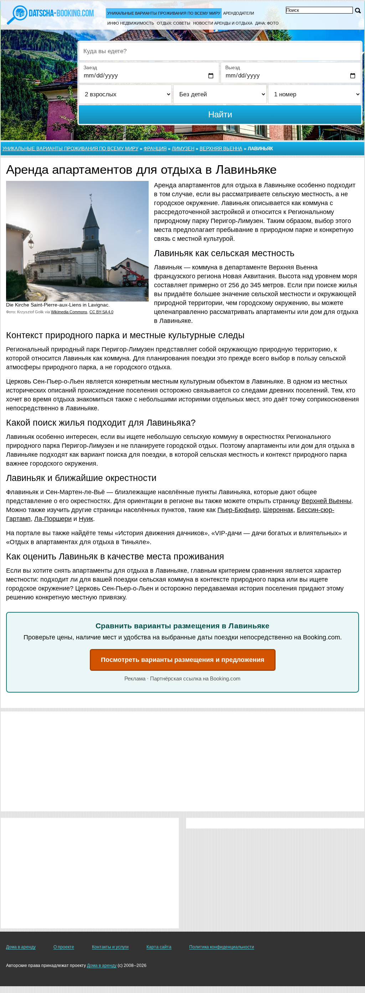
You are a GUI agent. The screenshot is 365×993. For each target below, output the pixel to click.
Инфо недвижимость (130, 23)
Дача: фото (267, 23)
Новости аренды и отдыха (222, 23)
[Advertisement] (182, 761)
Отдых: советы (173, 23)
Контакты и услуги (110, 946)
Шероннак (278, 509)
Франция (155, 148)
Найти (220, 114)
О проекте (63, 946)
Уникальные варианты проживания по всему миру (163, 13)
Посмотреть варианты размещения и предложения (182, 659)
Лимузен (183, 148)
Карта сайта (158, 946)
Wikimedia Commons (69, 312)
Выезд (232, 67)
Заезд (90, 67)
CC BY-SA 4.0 (101, 312)
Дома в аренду (21, 946)
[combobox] (220, 51)
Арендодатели (238, 13)
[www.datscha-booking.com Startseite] (50, 14)
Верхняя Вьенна (221, 148)
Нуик (86, 518)
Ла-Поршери (53, 518)
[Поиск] (358, 10)
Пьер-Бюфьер (238, 509)
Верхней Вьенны (326, 501)
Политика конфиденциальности (221, 946)
